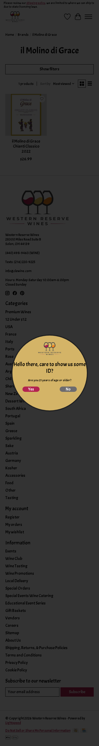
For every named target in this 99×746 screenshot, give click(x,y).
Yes (31, 389)
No (68, 389)
